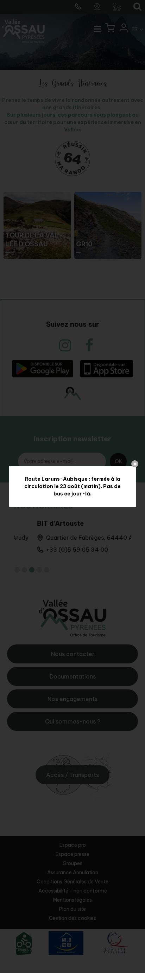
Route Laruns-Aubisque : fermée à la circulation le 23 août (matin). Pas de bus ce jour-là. (72, 486)
